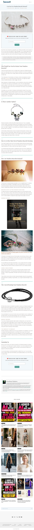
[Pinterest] (12, 517)
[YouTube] (21, 517)
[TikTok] (18, 517)
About (15, 524)
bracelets (7, 78)
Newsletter (30, 525)
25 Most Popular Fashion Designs (16, 389)
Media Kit (25, 525)
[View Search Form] (30, 2)
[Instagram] (14, 517)
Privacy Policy (14, 525)
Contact (20, 524)
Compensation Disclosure (27, 524)
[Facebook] (16, 517)
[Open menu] (29, 2)
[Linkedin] (20, 517)
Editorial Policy (20, 525)
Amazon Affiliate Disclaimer (6, 525)
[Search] (31, 508)
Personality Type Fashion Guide (7, 524)
